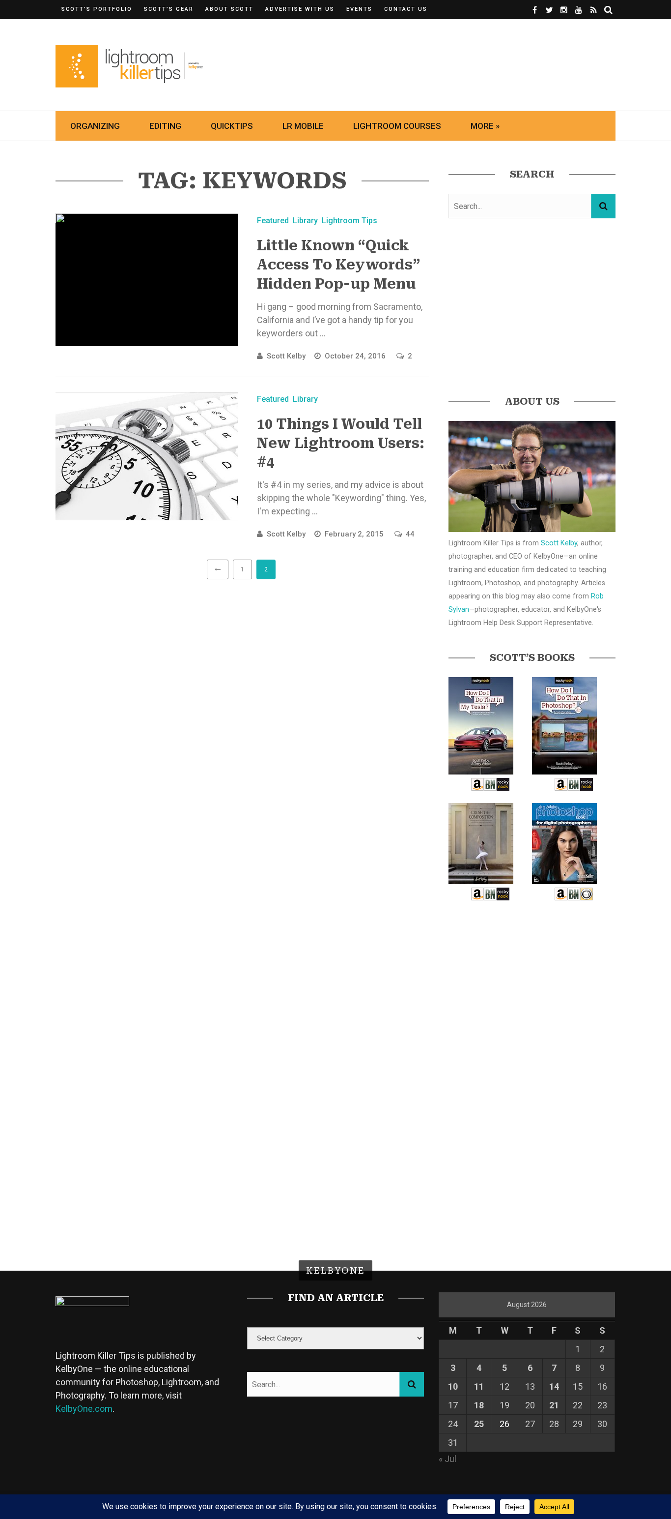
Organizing (95, 126)
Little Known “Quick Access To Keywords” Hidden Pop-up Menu (338, 265)
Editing (165, 126)
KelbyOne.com (84, 1408)
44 (410, 534)
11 (479, 1386)
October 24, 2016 (356, 356)
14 (554, 1386)
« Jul (447, 1459)
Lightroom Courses (397, 126)
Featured (273, 220)
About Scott (229, 9)
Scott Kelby (286, 356)
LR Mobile (303, 126)
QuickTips (232, 126)
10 (453, 1386)
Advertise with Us (300, 9)
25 (479, 1424)
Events (359, 9)
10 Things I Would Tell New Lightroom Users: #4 (340, 443)
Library (305, 220)
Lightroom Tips (349, 220)
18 (479, 1405)
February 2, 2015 (355, 534)
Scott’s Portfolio (96, 9)
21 (554, 1405)
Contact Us (405, 9)
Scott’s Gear (169, 9)
